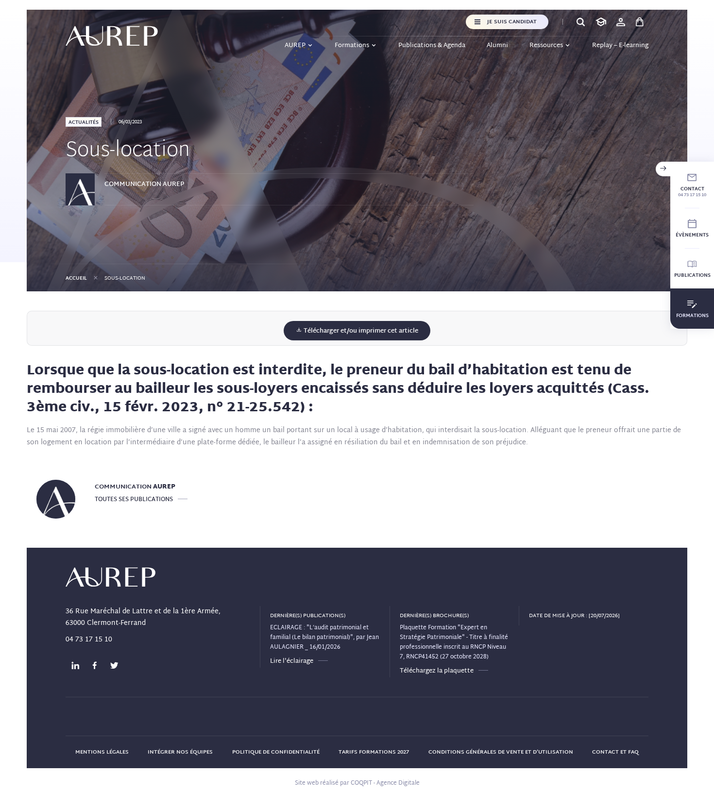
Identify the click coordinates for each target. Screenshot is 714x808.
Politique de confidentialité (276, 752)
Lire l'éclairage (291, 661)
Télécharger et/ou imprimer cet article (360, 331)
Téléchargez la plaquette (437, 671)
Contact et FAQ (615, 752)
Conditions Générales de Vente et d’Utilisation (500, 752)
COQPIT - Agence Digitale (385, 783)
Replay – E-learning (620, 45)
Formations (352, 45)
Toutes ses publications (134, 499)
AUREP (295, 45)
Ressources (546, 45)
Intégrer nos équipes (180, 752)
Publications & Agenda (431, 45)
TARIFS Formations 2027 (374, 752)
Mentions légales (102, 752)
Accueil (76, 278)
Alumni (497, 45)
